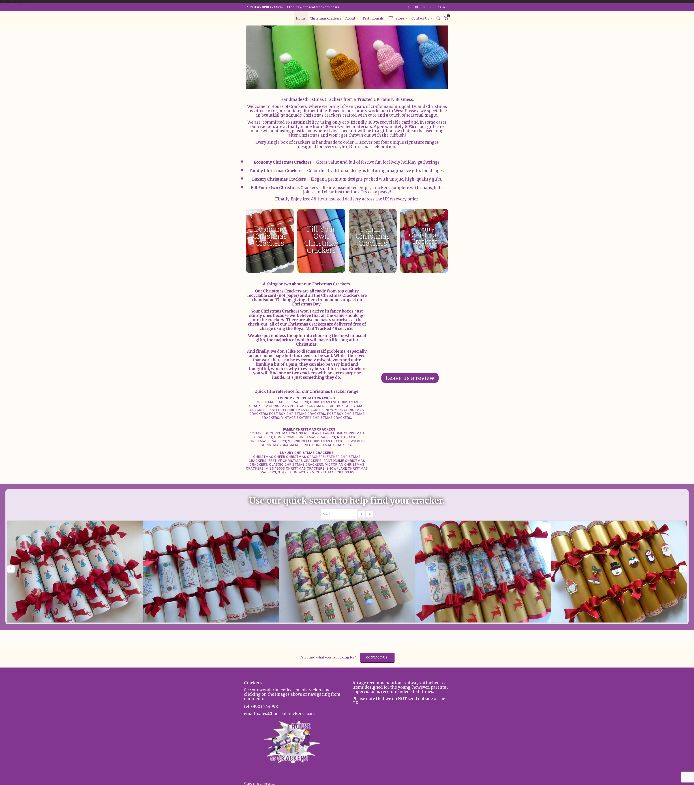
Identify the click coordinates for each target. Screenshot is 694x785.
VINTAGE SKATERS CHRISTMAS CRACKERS (316, 418)
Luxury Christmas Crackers (424, 234)
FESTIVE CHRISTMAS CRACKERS (295, 461)
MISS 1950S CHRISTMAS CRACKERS (295, 468)
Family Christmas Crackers (373, 236)
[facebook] (409, 7)
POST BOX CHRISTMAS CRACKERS (297, 414)
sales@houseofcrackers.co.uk (315, 7)
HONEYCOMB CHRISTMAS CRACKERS (304, 437)
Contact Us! (377, 657)
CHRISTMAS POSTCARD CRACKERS (298, 406)
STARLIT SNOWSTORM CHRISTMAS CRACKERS (316, 472)
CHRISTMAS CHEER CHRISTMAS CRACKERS (289, 457)
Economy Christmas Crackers (270, 236)
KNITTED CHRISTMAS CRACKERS (297, 410)
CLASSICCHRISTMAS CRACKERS (296, 464)
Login (440, 7)
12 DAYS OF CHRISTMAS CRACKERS (279, 433)
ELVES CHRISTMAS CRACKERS (326, 445)
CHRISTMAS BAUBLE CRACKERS (282, 402)
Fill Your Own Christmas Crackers (321, 239)
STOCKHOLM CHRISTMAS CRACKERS (318, 441)
